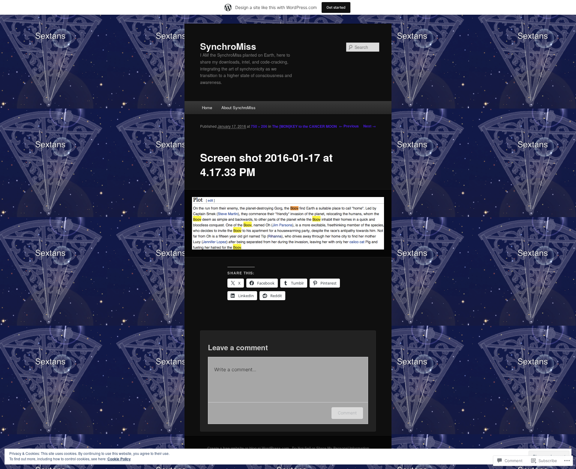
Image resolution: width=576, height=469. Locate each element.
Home (207, 107)
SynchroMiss (228, 46)
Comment (347, 412)
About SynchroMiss (238, 107)
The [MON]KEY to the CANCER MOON (304, 126)
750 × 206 (259, 126)
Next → (369, 126)
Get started (336, 7)
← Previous (349, 126)
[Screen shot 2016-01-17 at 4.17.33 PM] (288, 223)
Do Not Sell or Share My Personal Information (330, 448)
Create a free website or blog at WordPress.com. (248, 448)
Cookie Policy (119, 459)
